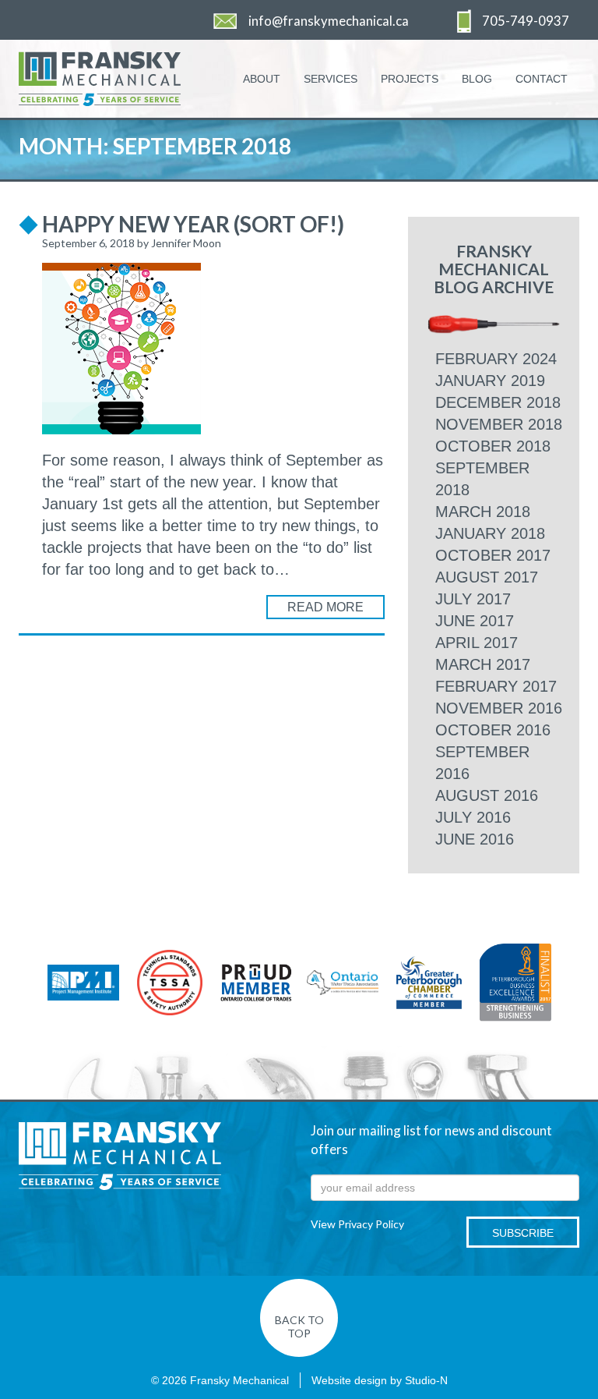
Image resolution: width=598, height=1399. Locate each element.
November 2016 (498, 708)
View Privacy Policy (357, 1224)
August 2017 (486, 577)
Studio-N (426, 1380)
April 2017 (476, 642)
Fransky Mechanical (129, 78)
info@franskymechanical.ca (328, 20)
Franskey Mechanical (120, 1156)
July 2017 (473, 598)
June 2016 (474, 839)
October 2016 (493, 729)
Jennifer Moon (186, 243)
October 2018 (493, 446)
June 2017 (474, 620)
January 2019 (490, 380)
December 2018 (498, 402)
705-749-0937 (525, 20)
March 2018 (482, 511)
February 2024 (496, 358)
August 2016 (486, 795)
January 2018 (490, 533)
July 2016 (473, 817)
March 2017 (482, 664)
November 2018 (498, 424)
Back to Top (299, 1326)
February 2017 (496, 686)
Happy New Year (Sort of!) (193, 224)
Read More (325, 607)
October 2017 (493, 555)
